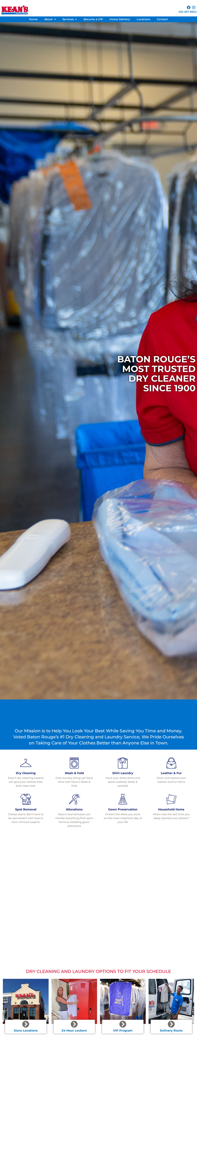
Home (33, 19)
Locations (143, 19)
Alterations (74, 809)
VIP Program (123, 1030)
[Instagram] (193, 7)
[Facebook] (188, 7)
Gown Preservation (122, 809)
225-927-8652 (187, 11)
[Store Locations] (25, 1024)
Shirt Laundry (122, 773)
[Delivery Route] (171, 1024)
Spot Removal (25, 809)
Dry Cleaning (26, 773)
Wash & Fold (74, 773)
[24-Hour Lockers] (74, 1024)
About (48, 19)
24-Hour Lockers (74, 1030)
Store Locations (26, 1030)
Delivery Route (171, 1030)
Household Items (171, 809)
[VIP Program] (122, 1024)
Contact (162, 19)
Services (68, 19)
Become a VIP (93, 19)
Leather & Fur (171, 773)
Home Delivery (120, 19)
